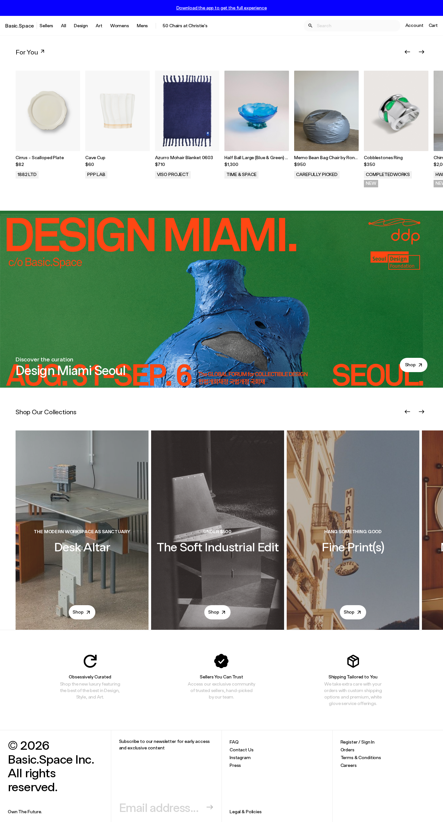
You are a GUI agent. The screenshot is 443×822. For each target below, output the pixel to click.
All (63, 25)
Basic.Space (19, 25)
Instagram (240, 757)
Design (81, 25)
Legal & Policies (246, 811)
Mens (142, 25)
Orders (347, 749)
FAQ (234, 742)
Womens (119, 25)
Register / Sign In (358, 742)
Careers (349, 765)
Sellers (46, 25)
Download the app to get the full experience (221, 7)
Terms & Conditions (361, 757)
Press (235, 765)
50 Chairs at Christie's (185, 25)
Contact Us (242, 749)
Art (99, 25)
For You (27, 52)
